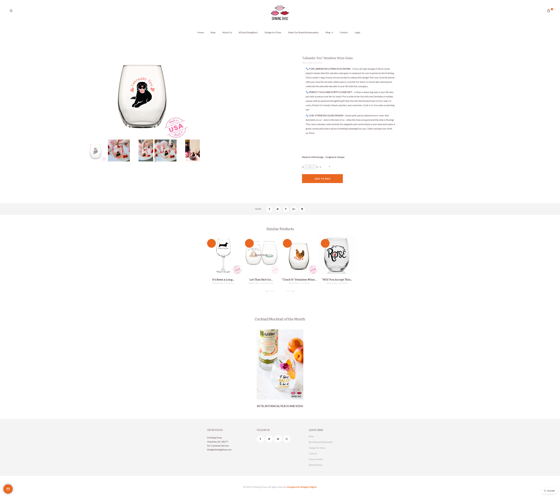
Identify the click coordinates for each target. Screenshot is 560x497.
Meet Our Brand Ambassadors (303, 32)
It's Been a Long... (223, 279)
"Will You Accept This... (337, 279)
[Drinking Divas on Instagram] (286, 439)
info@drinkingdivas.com (219, 449)
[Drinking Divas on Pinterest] (278, 439)
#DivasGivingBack (248, 32)
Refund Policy (316, 464)
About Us (227, 32)
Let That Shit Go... (261, 279)
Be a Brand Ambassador (321, 442)
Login (357, 32)
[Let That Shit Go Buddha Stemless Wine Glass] (261, 255)
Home (200, 32)
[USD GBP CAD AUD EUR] (21, 12)
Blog (328, 32)
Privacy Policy (316, 459)
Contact (344, 32)
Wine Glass (218, 283)
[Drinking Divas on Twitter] (269, 439)
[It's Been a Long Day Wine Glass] (223, 255)
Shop (213, 32)
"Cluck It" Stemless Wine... (299, 279)
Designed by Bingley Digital (301, 486)
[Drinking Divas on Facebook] (260, 439)
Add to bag (322, 178)
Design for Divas (273, 32)
